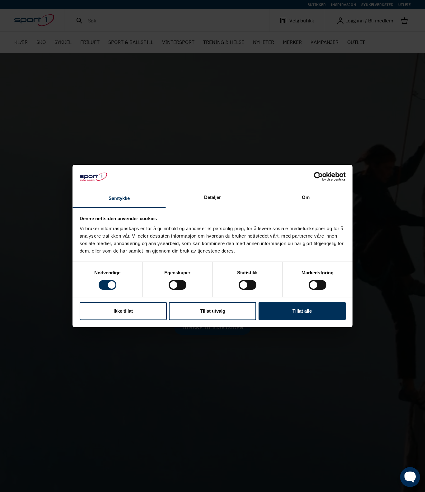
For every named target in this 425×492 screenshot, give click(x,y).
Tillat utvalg (212, 311)
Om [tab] (306, 197)
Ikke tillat (123, 311)
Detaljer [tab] (212, 197)
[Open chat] (410, 477)
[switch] (177, 285)
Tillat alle (302, 311)
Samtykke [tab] (119, 198)
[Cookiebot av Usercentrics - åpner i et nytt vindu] (318, 176)
